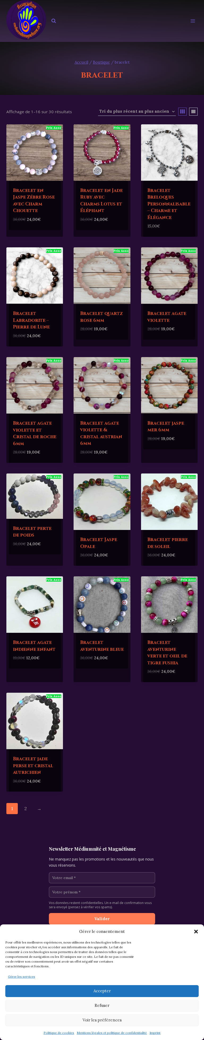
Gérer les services (21, 976)
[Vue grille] (182, 112)
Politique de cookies (59, 1033)
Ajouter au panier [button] (34, 227)
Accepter (102, 990)
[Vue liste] (193, 112)
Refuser (102, 1005)
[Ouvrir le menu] (193, 21)
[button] (196, 931)
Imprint (155, 1033)
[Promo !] (34, 152)
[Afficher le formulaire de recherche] (53, 21)
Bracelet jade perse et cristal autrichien (33, 765)
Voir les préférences (102, 1020)
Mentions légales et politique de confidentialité (112, 1033)
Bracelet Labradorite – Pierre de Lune (31, 320)
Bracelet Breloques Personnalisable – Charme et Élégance (168, 204)
